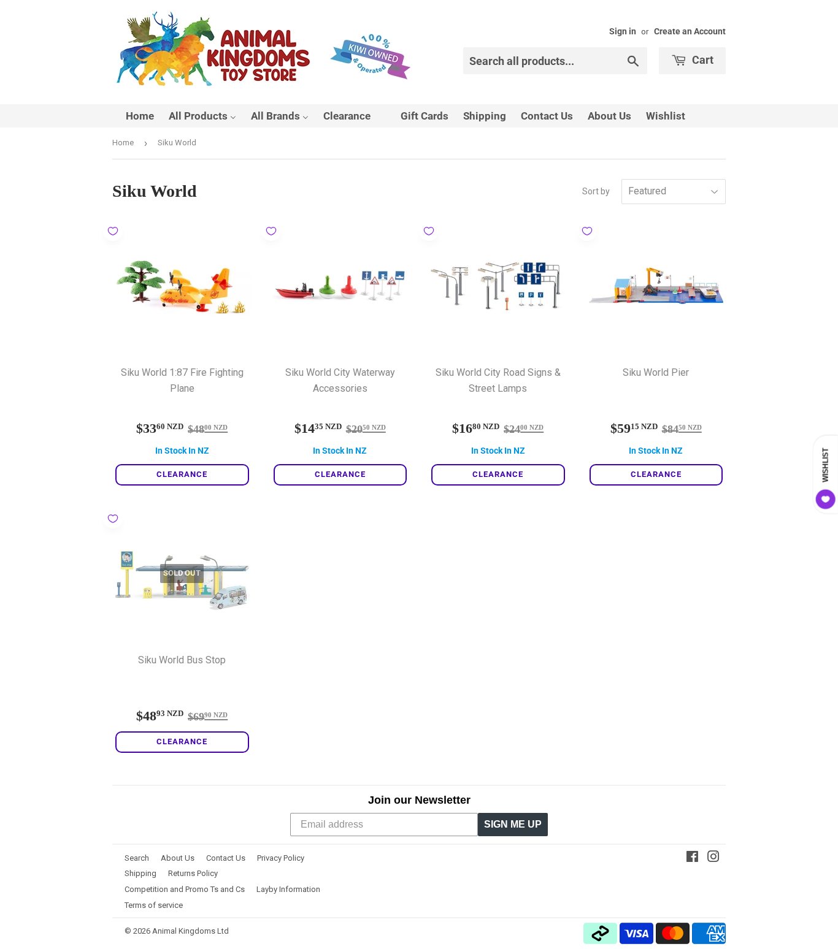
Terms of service (154, 905)
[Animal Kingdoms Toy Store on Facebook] (692, 858)
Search (137, 858)
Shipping (140, 873)
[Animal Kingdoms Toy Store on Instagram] (713, 858)
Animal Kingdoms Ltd (190, 931)
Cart (701, 59)
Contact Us (225, 858)
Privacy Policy (280, 858)
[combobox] (555, 60)
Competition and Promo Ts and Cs (185, 889)
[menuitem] (132, 116)
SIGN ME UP (513, 824)
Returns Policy (193, 873)
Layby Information (288, 889)
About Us (177, 858)
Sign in (622, 31)
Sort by (596, 191)
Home (123, 142)
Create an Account (690, 31)
